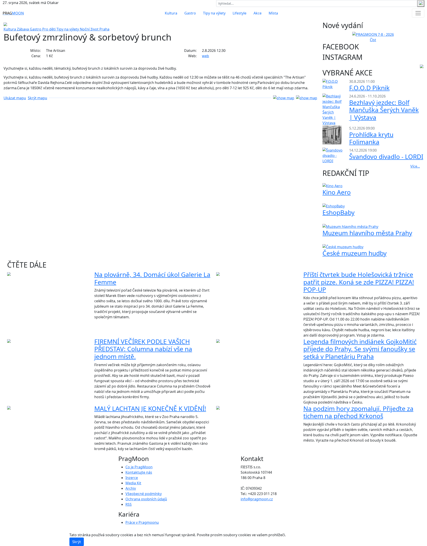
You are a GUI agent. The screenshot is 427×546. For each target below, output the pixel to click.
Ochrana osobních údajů (146, 499)
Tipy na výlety (214, 13)
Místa (273, 13)
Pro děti (49, 29)
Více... (415, 166)
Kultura (171, 13)
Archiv (130, 488)
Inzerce (131, 477)
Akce (258, 13)
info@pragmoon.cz (257, 499)
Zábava (23, 29)
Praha (104, 29)
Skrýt (76, 541)
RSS (128, 504)
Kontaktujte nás (138, 472)
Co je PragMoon (139, 467)
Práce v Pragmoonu (142, 522)
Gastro (190, 13)
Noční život (89, 29)
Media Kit (133, 483)
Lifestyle (239, 13)
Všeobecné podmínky (143, 493)
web (205, 55)
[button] (160, 97)
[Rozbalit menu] (418, 13)
